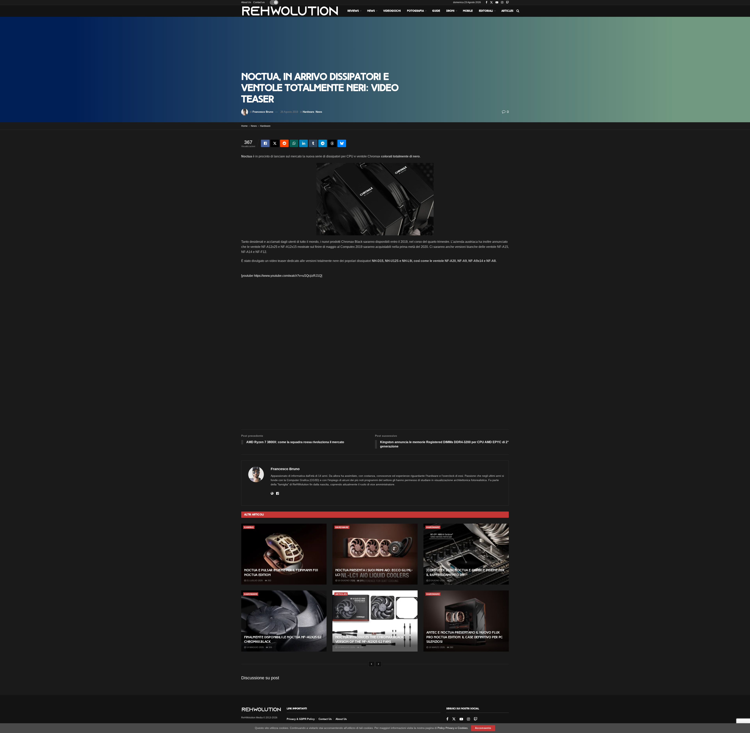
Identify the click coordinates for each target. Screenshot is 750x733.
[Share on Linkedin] (303, 143)
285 (361, 580)
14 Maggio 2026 (255, 647)
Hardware (308, 111)
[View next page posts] (378, 664)
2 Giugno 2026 (436, 580)
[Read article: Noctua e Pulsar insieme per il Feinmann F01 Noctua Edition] (284, 554)
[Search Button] (517, 11)
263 (269, 580)
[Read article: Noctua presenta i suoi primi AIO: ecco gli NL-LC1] (375, 554)
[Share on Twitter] (275, 143)
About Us (246, 2)
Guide (436, 10)
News (371, 10)
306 (270, 647)
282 (451, 580)
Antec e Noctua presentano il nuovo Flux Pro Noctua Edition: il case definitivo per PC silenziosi (464, 637)
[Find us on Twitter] (491, 2)
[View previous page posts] (371, 664)
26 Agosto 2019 (289, 111)
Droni (450, 10)
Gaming (249, 527)
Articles (507, 10)
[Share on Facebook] (265, 143)
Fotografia (415, 10)
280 (451, 647)
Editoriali (486, 10)
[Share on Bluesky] (342, 143)
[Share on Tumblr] (313, 143)
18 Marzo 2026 (436, 647)
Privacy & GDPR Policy (301, 719)
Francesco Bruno (263, 111)
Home (244, 126)
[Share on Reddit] (284, 143)
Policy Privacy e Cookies (453, 727)
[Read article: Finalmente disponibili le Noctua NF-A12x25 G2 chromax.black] (284, 620)
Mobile (468, 10)
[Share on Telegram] (322, 143)
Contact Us (325, 719)
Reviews (353, 10)
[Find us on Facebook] (486, 2)
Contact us (259, 2)
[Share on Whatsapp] (294, 143)
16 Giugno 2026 (346, 580)
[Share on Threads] (332, 143)
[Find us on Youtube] (497, 2)
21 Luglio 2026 (254, 580)
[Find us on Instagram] (502, 2)
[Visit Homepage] (290, 10)
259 (361, 647)
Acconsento (483, 728)
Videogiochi (392, 10)
